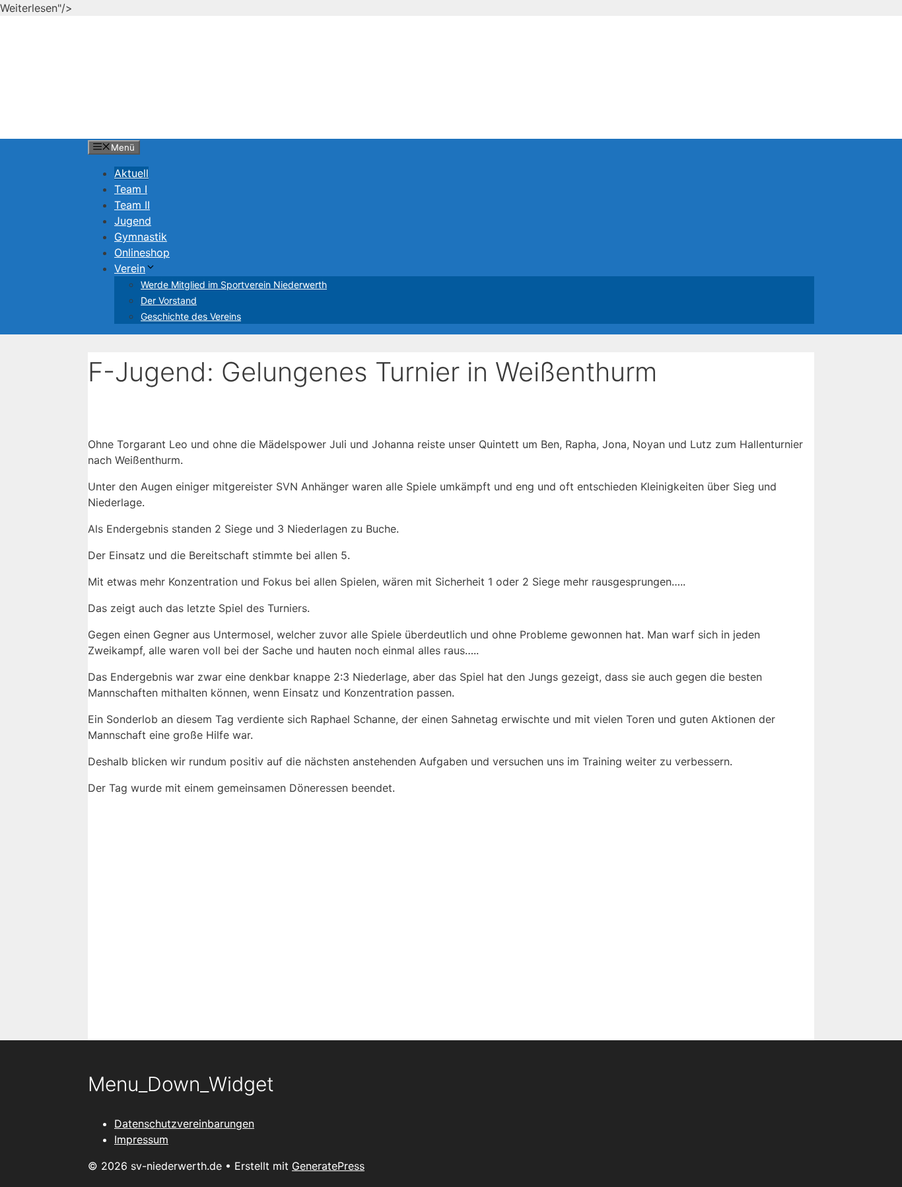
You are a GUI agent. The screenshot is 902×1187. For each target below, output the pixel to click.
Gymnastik (140, 236)
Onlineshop (142, 252)
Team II (132, 204)
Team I (130, 189)
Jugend (132, 220)
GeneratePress (328, 1165)
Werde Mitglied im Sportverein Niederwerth (234, 284)
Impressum (141, 1139)
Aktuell (131, 173)
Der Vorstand (169, 300)
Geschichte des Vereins (191, 316)
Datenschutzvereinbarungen (184, 1123)
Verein (129, 268)
